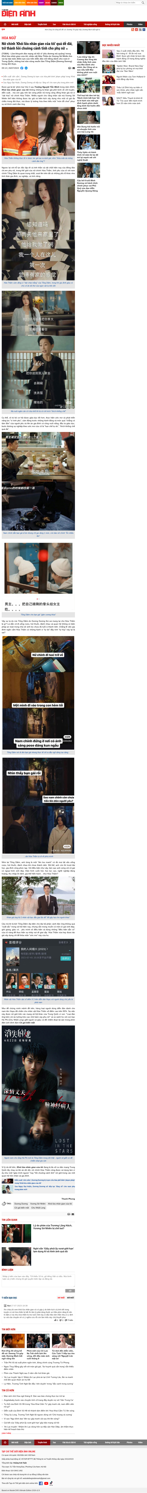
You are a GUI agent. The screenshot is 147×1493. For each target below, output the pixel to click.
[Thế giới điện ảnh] (18, 13)
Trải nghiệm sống (90, 24)
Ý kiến (70, 1320)
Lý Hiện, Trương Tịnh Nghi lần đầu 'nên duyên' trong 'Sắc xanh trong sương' (38, 1384)
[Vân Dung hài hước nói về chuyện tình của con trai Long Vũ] (88, 117)
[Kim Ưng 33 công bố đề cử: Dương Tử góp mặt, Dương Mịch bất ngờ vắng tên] (13, 1341)
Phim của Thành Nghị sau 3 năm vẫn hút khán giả (26, 1373)
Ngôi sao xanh (8, 3)
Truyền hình (42, 24)
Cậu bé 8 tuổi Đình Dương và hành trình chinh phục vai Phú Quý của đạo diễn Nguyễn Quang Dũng (87, 185)
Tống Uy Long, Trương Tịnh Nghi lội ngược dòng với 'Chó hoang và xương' (38, 1415)
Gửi (70, 1291)
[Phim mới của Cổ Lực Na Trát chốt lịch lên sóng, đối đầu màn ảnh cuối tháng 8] (38, 1341)
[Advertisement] (93, 12)
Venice (60, 3)
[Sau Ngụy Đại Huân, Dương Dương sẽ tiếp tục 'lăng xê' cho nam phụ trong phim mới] (7, 1189)
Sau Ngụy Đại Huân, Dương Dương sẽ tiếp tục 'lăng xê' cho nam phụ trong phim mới (38, 82)
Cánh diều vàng (19, 3)
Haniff (41, 3)
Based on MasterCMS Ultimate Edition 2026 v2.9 (21, 1490)
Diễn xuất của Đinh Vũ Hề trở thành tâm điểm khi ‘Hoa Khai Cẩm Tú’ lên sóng (39, 1410)
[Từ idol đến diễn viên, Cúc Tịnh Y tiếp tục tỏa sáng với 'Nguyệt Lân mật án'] (63, 1341)
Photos (129, 24)
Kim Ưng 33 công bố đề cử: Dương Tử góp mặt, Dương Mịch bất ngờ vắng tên (61, 30)
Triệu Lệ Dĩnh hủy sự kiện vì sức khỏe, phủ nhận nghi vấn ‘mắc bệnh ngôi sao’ (130, 90)
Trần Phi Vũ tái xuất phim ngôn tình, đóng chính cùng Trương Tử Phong (36, 1362)
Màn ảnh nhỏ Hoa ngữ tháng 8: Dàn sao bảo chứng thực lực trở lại (34, 1396)
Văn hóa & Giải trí (69, 24)
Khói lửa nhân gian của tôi (60, 1204)
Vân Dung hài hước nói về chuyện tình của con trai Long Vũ (88, 129)
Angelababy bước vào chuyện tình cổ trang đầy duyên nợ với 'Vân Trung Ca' (39, 1400)
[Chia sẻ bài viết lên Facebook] (21, 68)
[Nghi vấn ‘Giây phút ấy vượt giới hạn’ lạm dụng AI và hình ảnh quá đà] (16, 1256)
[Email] (73, 68)
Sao (54, 24)
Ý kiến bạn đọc (9, 1297)
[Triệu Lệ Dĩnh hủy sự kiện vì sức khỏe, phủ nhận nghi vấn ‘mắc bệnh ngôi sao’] (108, 90)
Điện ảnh (27, 24)
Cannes (54, 3)
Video (140, 24)
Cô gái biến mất (21, 1208)
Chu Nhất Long (38, 1208)
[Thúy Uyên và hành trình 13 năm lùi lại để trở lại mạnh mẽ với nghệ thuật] (88, 142)
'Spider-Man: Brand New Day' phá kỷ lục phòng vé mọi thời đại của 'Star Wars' (130, 68)
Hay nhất (61, 1297)
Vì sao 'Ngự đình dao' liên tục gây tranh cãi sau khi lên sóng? (31, 1419)
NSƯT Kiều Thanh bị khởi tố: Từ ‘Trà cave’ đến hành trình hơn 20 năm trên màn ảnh (130, 100)
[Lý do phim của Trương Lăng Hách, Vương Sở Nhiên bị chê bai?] (16, 1233)
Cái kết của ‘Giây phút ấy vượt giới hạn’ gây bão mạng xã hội (31, 1423)
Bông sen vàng (32, 3)
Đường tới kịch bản (112, 24)
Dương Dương (21, 1204)
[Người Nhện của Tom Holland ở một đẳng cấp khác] (108, 79)
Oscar (47, 3)
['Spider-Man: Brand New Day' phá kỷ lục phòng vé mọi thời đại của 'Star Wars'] (108, 69)
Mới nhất (14, 24)
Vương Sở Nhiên (38, 1204)
